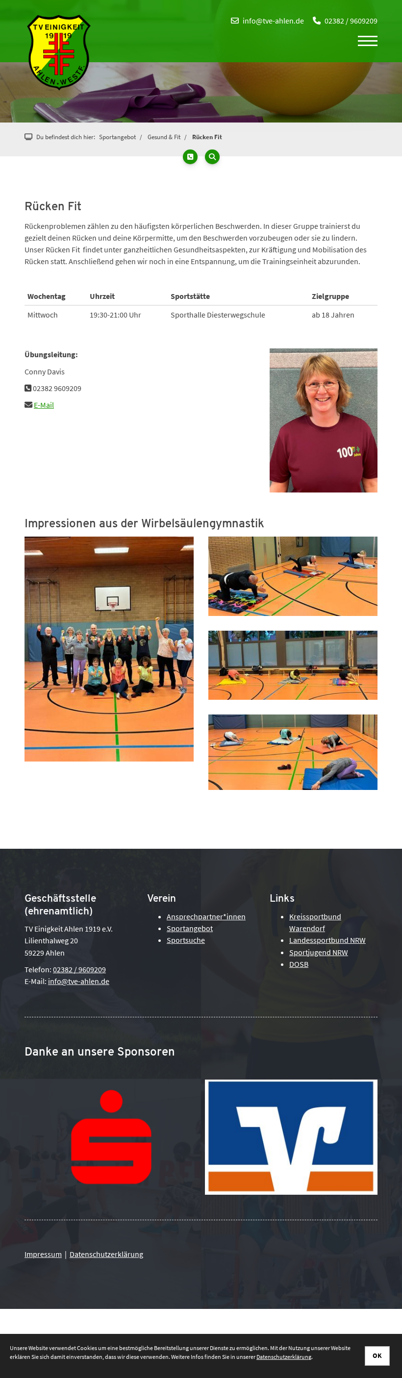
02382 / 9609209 (351, 20)
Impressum (43, 1254)
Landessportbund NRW (327, 940)
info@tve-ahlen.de (273, 20)
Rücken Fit (207, 137)
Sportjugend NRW (318, 952)
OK (377, 1355)
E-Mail (44, 405)
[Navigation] (364, 40)
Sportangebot (117, 137)
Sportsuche (186, 940)
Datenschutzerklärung (106, 1254)
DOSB (298, 964)
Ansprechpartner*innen (206, 916)
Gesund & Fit (164, 137)
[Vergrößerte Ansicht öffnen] (109, 649)
